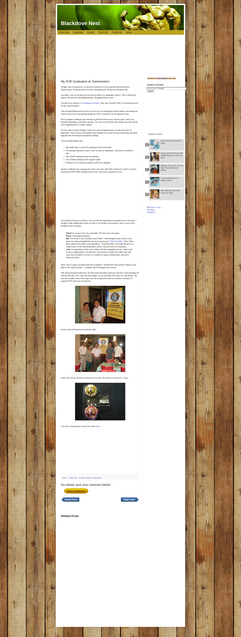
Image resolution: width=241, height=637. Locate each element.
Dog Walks (78, 32)
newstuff (82, 478)
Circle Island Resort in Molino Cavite (170, 179)
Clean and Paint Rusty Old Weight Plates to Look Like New (171, 155)
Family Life (117, 32)
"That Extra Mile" (116, 241)
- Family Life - (73, 478)
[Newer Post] (70, 501)
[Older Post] (129, 501)
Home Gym (64, 32)
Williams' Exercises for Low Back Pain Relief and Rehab (172, 168)
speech (88, 478)
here (97, 426)
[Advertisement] (120, 56)
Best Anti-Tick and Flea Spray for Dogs (170, 191)
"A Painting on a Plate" (90, 103)
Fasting (90, 32)
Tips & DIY (103, 32)
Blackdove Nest (80, 23)
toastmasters (97, 478)
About (128, 32)
